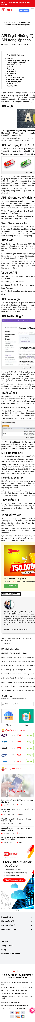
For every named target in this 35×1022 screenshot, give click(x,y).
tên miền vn (11, 586)
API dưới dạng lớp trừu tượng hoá (18, 61)
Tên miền (4, 941)
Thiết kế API (11, 75)
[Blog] (26, 716)
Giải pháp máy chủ (8, 925)
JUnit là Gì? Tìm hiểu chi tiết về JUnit (14, 653)
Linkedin (25, 629)
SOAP (30, 244)
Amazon (16, 154)
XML (3, 229)
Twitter (19, 629)
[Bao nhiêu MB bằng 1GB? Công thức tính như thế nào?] (17, 785)
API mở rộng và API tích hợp (16, 63)
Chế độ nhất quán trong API (17, 77)
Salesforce (14, 213)
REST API (10, 67)
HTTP (21, 379)
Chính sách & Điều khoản (10, 954)
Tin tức (8, 725)
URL (25, 258)
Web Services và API (14, 65)
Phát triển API (11, 84)
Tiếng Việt (19, 971)
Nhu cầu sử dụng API (15, 82)
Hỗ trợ (3, 950)
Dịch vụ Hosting (7, 917)
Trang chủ (7, 22)
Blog (13, 22)
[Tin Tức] (8, 716)
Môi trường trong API (15, 79)
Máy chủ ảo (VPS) (8, 921)
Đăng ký (30, 735)
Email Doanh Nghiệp (8, 929)
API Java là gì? (12, 71)
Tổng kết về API (12, 86)
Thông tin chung (7, 946)
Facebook (13, 629)
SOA (26, 229)
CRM (20, 213)
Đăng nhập (24, 10)
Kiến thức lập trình (12, 594)
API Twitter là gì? (12, 73)
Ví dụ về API (11, 69)
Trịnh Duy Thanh (22, 44)
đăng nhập (10, 699)
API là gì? (10, 58)
